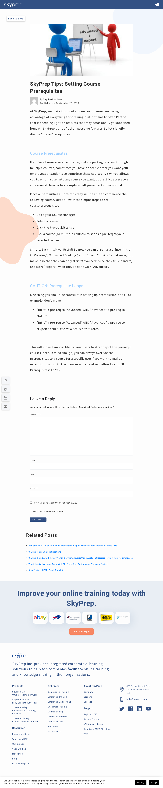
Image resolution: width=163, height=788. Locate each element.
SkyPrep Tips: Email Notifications (44, 551)
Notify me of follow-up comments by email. (55, 503)
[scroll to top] (155, 771)
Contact (88, 701)
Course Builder (55, 721)
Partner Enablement (58, 716)
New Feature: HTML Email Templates (46, 570)
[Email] (6, 406)
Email (33, 474)
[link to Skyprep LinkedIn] (139, 709)
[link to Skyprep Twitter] (121, 709)
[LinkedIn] (6, 397)
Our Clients (18, 743)
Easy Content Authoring (24, 701)
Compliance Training (58, 691)
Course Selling (55, 711)
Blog (14, 758)
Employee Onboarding (59, 701)
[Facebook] (6, 380)
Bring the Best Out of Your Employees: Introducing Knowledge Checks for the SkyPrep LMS (72, 545)
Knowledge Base (21, 734)
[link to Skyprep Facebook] (130, 709)
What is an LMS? (20, 738)
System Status (91, 719)
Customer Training (57, 706)
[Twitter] (6, 388)
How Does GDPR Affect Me (97, 729)
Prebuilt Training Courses (25, 720)
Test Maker (53, 726)
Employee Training (57, 696)
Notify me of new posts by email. (49, 511)
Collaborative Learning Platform (24, 710)
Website (34, 488)
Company (88, 691)
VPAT (86, 734)
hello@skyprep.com (137, 699)
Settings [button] (141, 782)
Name (33, 460)
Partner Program (21, 763)
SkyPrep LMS (90, 714)
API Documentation (93, 724)
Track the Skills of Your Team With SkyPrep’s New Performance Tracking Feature (68, 564)
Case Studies (19, 748)
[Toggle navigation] (157, 4)
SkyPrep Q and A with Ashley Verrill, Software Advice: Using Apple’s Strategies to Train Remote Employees (80, 558)
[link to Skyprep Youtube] (148, 709)
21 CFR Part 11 (55, 731)
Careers (88, 696)
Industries (17, 753)
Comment (35, 414)
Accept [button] (154, 782)
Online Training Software (25, 693)
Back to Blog (16, 18)
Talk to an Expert (81, 631)
